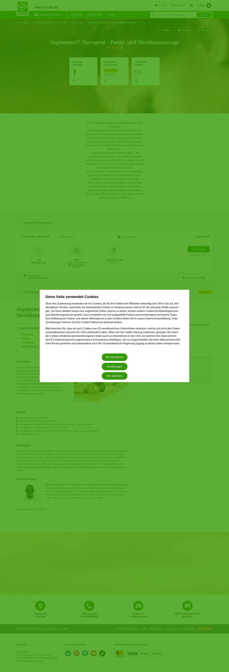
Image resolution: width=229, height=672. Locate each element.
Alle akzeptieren (115, 357)
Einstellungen (114, 366)
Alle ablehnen (114, 376)
